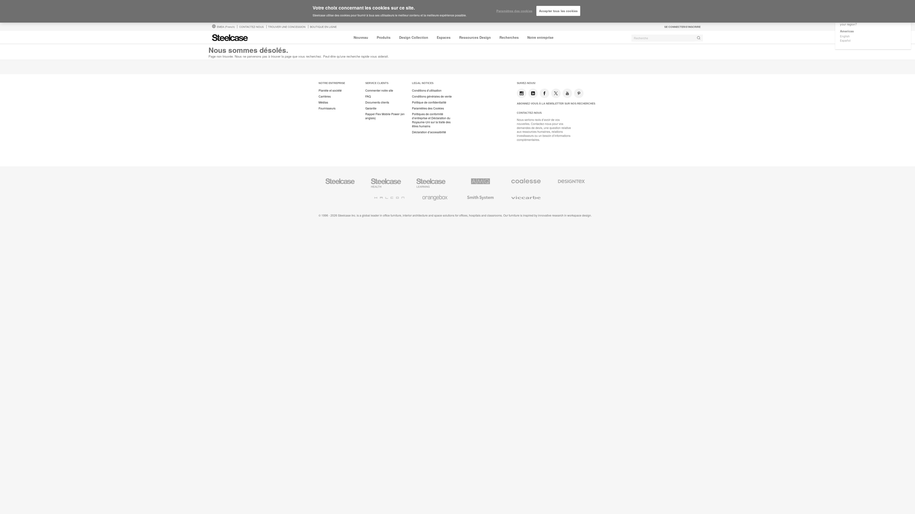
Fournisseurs (327, 108)
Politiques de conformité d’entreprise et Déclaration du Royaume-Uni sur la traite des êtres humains (431, 120)
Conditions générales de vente (432, 96)
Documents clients (377, 102)
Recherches (509, 37)
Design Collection (413, 37)
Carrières (325, 96)
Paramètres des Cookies (428, 108)
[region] (457, 11)
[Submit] (698, 38)
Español (845, 40)
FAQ (368, 96)
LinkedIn (533, 93)
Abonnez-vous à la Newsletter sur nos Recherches (556, 103)
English (845, 36)
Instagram (521, 93)
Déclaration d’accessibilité (429, 132)
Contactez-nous (529, 112)
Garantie (370, 108)
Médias (323, 102)
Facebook (544, 93)
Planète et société (330, 90)
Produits (384, 37)
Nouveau (361, 37)
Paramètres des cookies (514, 11)
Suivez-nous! (526, 83)
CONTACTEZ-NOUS (251, 27)
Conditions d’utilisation (427, 90)
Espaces (444, 37)
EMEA (226, 27)
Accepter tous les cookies (558, 11)
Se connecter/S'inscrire (682, 27)
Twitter (556, 93)
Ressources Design (475, 37)
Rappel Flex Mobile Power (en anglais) (385, 116)
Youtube (567, 93)
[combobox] (667, 38)
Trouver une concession (286, 27)
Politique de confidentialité (429, 102)
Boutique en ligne (323, 27)
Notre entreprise (540, 37)
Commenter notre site (379, 90)
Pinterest (579, 93)
